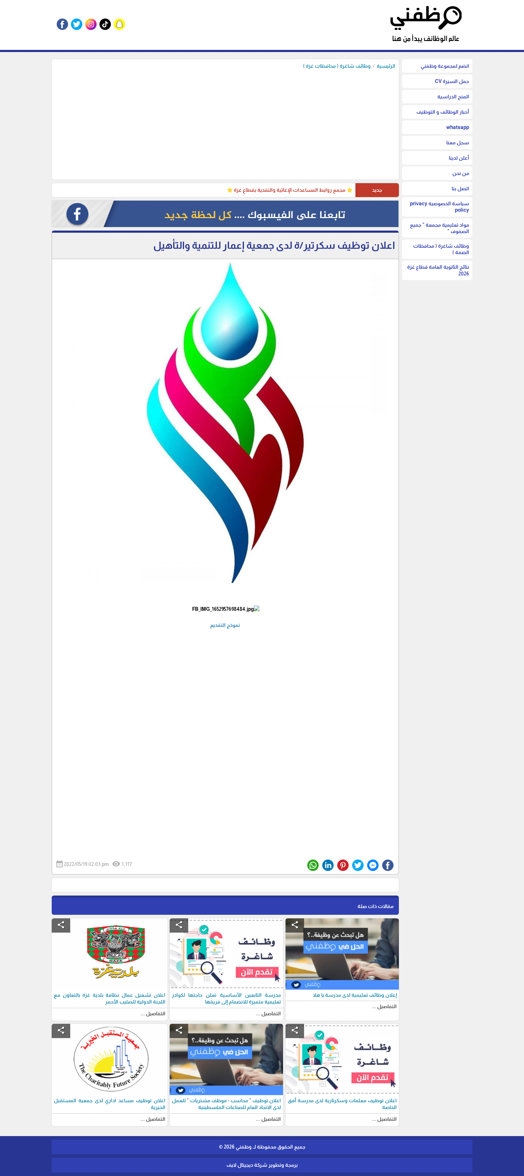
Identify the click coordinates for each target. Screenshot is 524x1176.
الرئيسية (386, 66)
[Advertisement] (225, 122)
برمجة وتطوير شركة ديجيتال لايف (262, 1165)
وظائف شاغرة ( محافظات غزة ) (337, 66)
